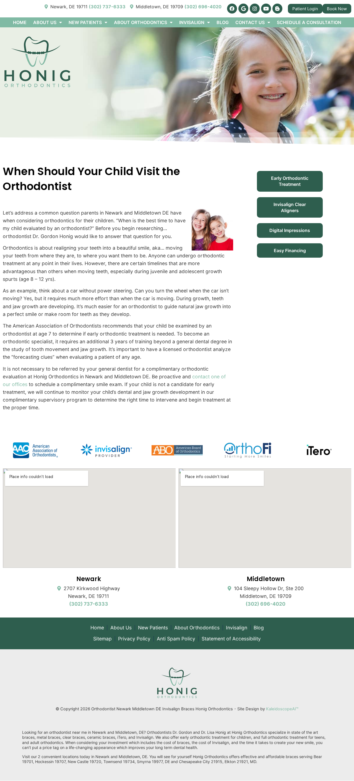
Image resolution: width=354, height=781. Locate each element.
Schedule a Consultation (309, 22)
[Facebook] (232, 9)
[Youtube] (266, 9)
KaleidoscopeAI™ (282, 708)
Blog (223, 22)
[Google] (243, 9)
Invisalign (236, 627)
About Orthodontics (197, 627)
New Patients (153, 627)
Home (20, 22)
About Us (121, 627)
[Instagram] (255, 9)
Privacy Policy (134, 639)
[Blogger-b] (277, 9)
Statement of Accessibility (231, 639)
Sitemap (102, 639)
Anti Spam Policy (176, 639)
